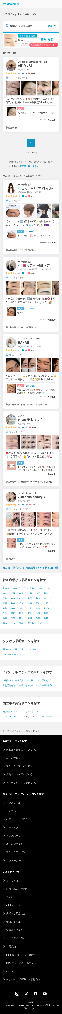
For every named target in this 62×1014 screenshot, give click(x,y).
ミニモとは (12, 880)
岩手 (32, 588)
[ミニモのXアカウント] (26, 994)
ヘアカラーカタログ (17, 819)
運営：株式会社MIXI (17, 888)
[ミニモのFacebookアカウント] (35, 994)
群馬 (30, 593)
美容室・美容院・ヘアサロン (22, 749)
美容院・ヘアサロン (12, 711)
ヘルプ (9, 971)
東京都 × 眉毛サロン (29, 166)
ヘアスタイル (13, 802)
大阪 (21, 608)
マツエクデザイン (15, 852)
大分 (13, 623)
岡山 (21, 613)
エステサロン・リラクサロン (22, 782)
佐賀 (38, 618)
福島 (5, 593)
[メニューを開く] (57, 4)
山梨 (21, 598)
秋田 (23, 588)
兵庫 (30, 608)
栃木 (21, 593)
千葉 (5, 598)
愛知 (38, 603)
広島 (30, 613)
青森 (15, 588)
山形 (40, 588)
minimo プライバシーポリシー (22, 954)
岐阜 (21, 603)
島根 (13, 613)
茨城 (13, 593)
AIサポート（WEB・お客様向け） (24, 979)
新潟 (38, 598)
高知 (21, 618)
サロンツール (13, 921)
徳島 (46, 613)
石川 (5, 603)
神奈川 (47, 593)
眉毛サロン (17, 730)
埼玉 (38, 593)
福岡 (30, 618)
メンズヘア (12, 810)
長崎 (46, 618)
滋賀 (5, 608)
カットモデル (13, 860)
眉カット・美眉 (10, 649)
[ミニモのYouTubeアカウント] (45, 994)
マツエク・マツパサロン (19, 766)
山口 (38, 613)
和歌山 (47, 608)
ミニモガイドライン (17, 938)
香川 (5, 618)
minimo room (13, 905)
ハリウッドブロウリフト (14, 654)
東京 (13, 598)
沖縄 (40, 623)
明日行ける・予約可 (39, 680)
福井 (13, 603)
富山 (46, 598)
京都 (13, 608)
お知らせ (11, 897)
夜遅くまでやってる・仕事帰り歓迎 (35, 685)
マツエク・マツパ (11, 716)
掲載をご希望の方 (15, 913)
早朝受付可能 (9, 685)
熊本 (5, 623)
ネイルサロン (31, 711)
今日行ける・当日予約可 (14, 680)
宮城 (48, 588)
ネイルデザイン (14, 843)
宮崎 (21, 623)
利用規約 (11, 946)
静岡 (30, 603)
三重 (46, 603)
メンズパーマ (13, 835)
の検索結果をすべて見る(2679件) (31, 567)
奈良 (38, 608)
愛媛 (13, 618)
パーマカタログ (14, 827)
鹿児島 (31, 623)
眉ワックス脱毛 (28, 649)
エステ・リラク (45, 716)
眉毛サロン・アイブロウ (19, 774)
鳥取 (5, 613)
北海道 (6, 588)
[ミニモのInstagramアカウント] (17, 994)
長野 (30, 598)
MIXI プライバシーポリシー (21, 963)
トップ (6, 730)
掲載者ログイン (14, 930)
